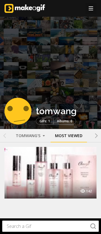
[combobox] (50, 226)
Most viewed (68, 135)
